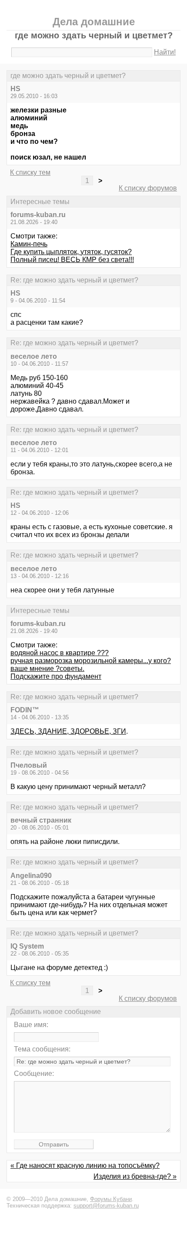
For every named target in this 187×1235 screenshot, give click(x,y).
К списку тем (30, 172)
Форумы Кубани (111, 1199)
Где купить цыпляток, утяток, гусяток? (71, 251)
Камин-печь (28, 244)
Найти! (165, 52)
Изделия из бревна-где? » (135, 1176)
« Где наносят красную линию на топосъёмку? (85, 1165)
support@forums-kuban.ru (106, 1205)
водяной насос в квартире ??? (59, 653)
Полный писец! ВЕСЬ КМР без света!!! (72, 259)
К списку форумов (148, 188)
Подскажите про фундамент (55, 676)
